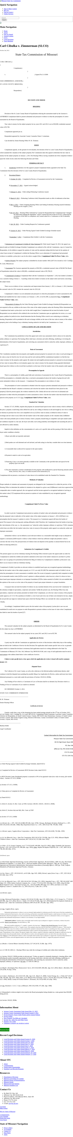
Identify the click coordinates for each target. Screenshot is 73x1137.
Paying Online (8, 1016)
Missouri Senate (8, 1082)
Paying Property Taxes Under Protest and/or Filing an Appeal (18, 1026)
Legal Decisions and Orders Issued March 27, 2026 (19, 1049)
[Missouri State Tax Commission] (10, 1)
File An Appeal (8, 34)
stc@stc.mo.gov (13, 1103)
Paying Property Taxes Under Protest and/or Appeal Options (22, 1015)
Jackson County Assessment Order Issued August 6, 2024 (21, 1013)
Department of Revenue (11, 1077)
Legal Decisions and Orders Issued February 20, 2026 (20, 1052)
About (6, 32)
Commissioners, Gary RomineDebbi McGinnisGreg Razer (5, 1117)
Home (6, 31)
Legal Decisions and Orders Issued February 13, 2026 (20, 1054)
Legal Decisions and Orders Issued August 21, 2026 (19, 1039)
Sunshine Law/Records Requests (14, 1069)
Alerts (5, 1134)
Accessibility (8, 1129)
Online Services (8, 14)
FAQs (5, 38)
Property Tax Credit (10, 1021)
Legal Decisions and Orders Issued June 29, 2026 (19, 1042)
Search (4, 20)
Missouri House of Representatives (14, 1080)
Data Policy (7, 1133)
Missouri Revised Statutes (11, 1084)
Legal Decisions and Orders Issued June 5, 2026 (18, 1046)
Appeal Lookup (8, 36)
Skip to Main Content (10, 9)
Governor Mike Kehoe (4, 1107)
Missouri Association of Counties (14, 1078)
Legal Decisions (8, 39)
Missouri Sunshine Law (11, 1085)
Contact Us (7, 1131)
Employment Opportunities (12, 1067)
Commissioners (8, 1065)
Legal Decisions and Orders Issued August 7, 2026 (19, 1041)
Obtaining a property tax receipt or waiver (16, 1023)
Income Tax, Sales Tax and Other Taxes (16, 1020)
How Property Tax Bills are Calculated (15, 1018)
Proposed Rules (4, 1029)
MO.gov (6, 10)
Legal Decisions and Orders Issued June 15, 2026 (19, 1044)
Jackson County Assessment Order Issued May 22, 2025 (21, 1011)
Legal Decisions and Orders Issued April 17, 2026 (19, 1047)
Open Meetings (8, 41)
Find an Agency (8, 12)
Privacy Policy (8, 1128)
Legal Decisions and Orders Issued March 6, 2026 (19, 1051)
